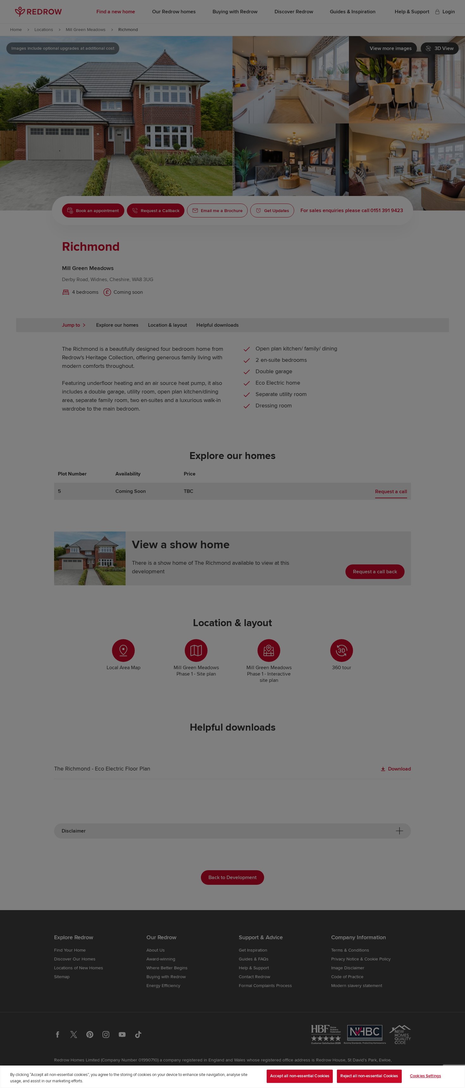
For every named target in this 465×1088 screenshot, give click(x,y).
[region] (232, 1077)
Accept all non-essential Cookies (299, 1076)
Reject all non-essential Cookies (369, 1076)
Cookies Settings (425, 1076)
